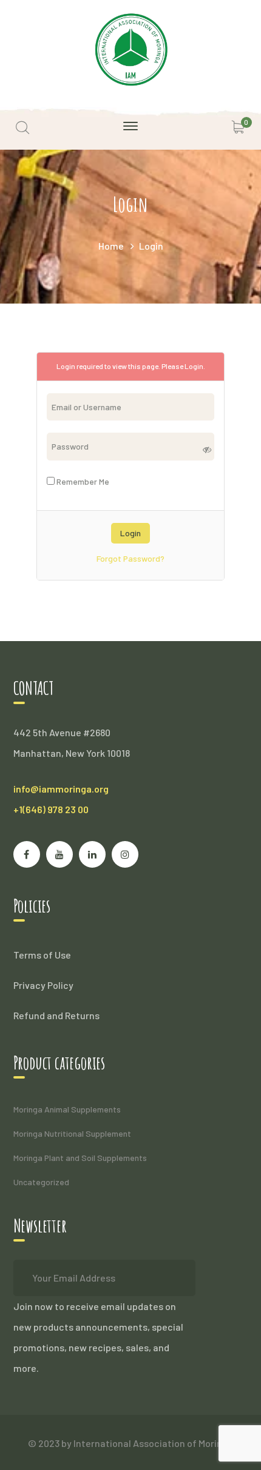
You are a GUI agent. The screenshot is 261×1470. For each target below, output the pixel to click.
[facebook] (26, 854)
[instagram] (125, 854)
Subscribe (177, 1278)
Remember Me (82, 481)
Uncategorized (41, 1182)
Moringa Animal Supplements (67, 1109)
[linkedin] (92, 854)
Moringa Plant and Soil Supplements (80, 1157)
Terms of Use (42, 954)
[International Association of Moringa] (131, 48)
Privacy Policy (43, 985)
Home (111, 245)
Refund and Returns (56, 1015)
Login (194, 366)
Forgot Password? (130, 558)
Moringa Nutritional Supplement (72, 1133)
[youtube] (59, 854)
